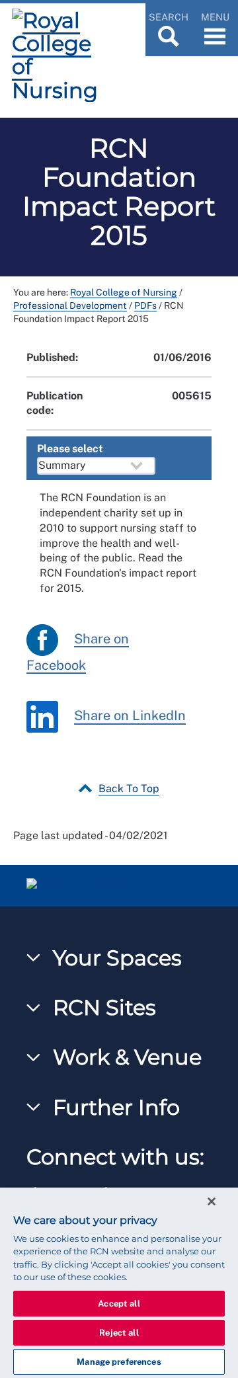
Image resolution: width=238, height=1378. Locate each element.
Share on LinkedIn (130, 716)
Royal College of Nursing (123, 292)
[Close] (212, 1201)
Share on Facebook (77, 652)
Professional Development (70, 305)
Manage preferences (119, 1362)
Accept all (118, 1304)
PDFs (145, 305)
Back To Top (129, 788)
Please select (70, 448)
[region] (119, 1283)
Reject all (118, 1333)
